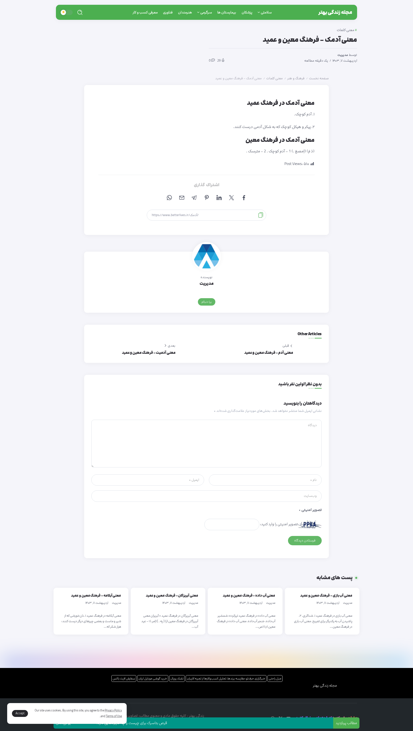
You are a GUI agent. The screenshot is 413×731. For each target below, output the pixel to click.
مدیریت (342, 55)
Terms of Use (114, 716)
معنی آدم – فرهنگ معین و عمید (268, 352)
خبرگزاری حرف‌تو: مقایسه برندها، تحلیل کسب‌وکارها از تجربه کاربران (226, 678)
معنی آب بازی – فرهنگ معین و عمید (326, 595)
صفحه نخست (319, 78)
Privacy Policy (113, 710)
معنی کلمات (274, 78)
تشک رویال (177, 678)
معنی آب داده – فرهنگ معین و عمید (249, 595)
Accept (20, 713)
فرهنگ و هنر (295, 78)
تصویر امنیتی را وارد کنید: (279, 524)
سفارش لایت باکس (124, 678)
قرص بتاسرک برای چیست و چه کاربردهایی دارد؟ (144, 723)
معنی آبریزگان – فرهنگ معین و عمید (172, 595)
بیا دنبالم (206, 302)
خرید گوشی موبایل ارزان (152, 678)
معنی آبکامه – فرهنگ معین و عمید (96, 595)
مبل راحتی (275, 678)
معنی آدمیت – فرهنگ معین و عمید (148, 352)
